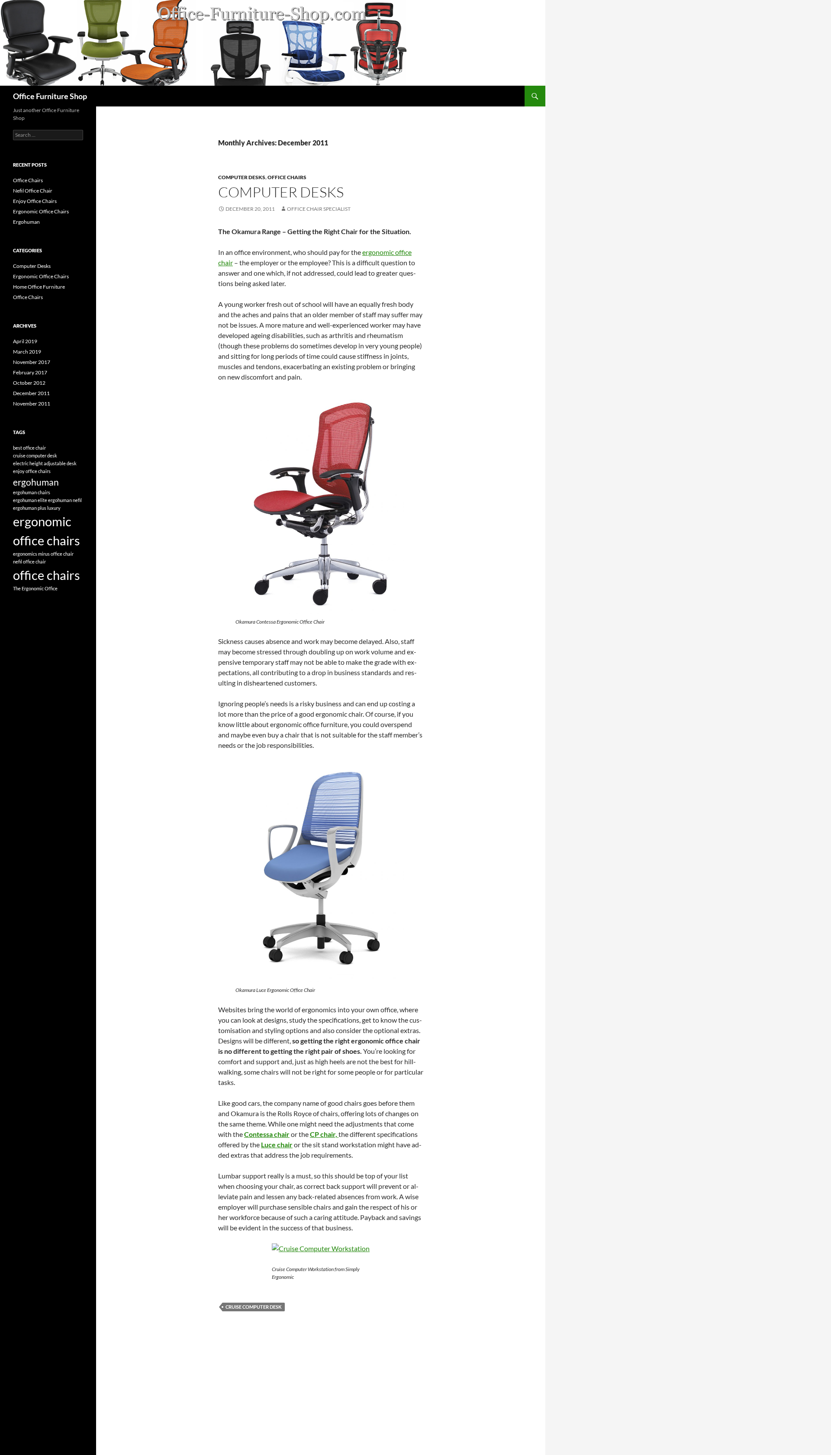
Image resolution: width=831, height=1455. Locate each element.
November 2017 (31, 362)
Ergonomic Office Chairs (41, 211)
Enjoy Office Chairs (35, 201)
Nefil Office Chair (32, 190)
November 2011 (31, 403)
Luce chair (277, 1144)
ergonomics (25, 554)
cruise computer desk (253, 1307)
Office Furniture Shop (50, 96)
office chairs (46, 575)
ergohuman (36, 481)
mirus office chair (56, 554)
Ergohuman (26, 222)
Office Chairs (286, 177)
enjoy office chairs (32, 471)
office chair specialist (319, 209)
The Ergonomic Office (35, 588)
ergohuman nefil (65, 500)
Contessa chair (267, 1134)
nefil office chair (29, 561)
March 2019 (27, 351)
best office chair (29, 448)
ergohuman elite (30, 500)
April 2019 (25, 341)
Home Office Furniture (39, 286)
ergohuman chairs (31, 492)
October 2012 (29, 383)
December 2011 (31, 393)
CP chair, (323, 1134)
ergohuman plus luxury (37, 508)
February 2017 (30, 372)
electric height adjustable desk (45, 463)
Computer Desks (241, 177)
